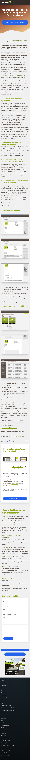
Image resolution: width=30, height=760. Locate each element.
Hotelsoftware (6, 516)
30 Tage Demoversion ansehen (15, 22)
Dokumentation (5, 725)
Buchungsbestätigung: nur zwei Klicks (14, 525)
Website (5, 617)
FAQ (2, 720)
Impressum (4, 695)
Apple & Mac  (6, 566)
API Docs (3, 727)
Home (2, 683)
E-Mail (5, 609)
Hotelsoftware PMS (6, 705)
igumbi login (4, 697)
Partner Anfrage (5, 738)
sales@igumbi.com (7, 743)
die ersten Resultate (18, 436)
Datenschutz (4, 693)
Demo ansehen (14, 650)
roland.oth (6, 441)
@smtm (26, 440)
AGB (2, 690)
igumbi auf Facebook (6, 753)
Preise (15, 654)
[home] (7, 2)
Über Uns (3, 685)
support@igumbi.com (8, 745)
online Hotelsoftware (17, 467)
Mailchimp (5, 556)
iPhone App (15, 483)
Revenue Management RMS (8, 710)
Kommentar (6, 623)
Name (4, 601)
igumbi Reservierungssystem (15, 75)
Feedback (3, 723)
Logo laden (5, 547)
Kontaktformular (5, 735)
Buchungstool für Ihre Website (11, 471)
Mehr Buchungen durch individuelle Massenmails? (11, 536)
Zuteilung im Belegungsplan (9, 427)
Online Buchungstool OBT (7, 708)
